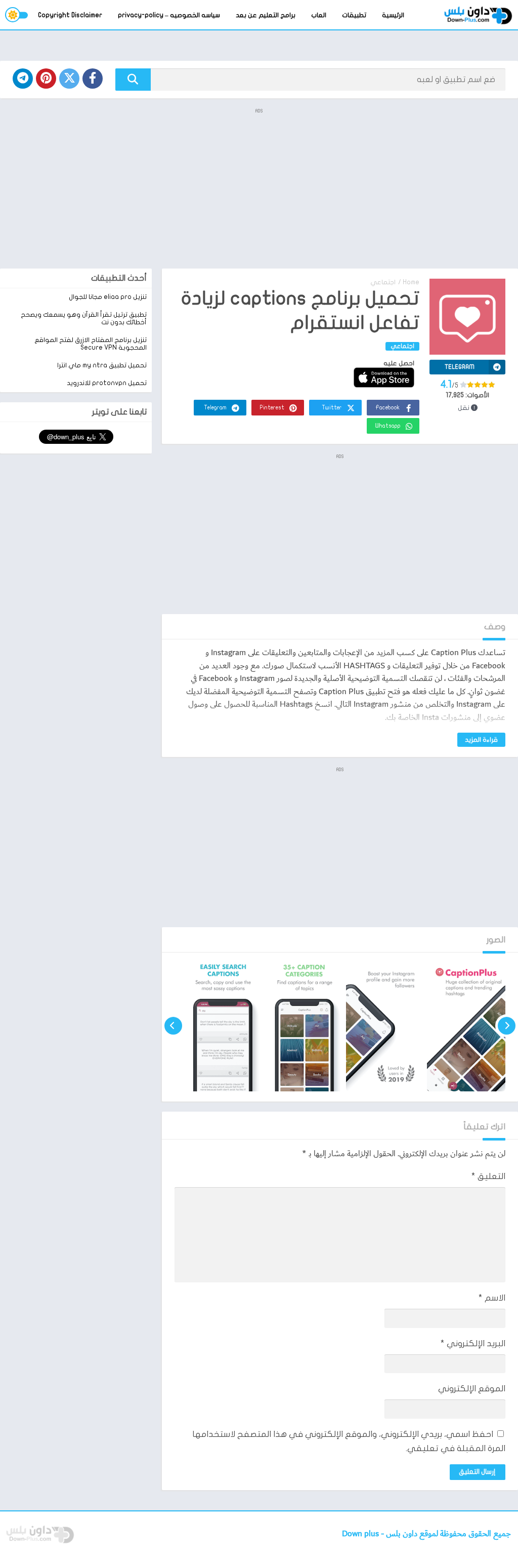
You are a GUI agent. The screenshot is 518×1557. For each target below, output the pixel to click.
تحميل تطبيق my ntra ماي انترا (102, 365)
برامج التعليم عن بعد (265, 15)
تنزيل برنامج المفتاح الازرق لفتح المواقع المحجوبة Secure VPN (90, 343)
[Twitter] (69, 78)
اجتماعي (383, 282)
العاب (318, 15)
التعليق (488, 1176)
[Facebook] (92, 78)
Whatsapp (388, 426)
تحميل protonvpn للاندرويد (107, 383)
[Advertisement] (259, 187)
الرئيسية (393, 15)
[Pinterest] (46, 78)
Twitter (332, 407)
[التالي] (173, 1025)
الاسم (492, 1298)
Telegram (215, 407)
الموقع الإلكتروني (471, 1388)
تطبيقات (354, 15)
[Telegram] (23, 78)
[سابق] (506, 1025)
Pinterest (272, 407)
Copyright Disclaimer (70, 15)
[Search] (133, 79)
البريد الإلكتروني (473, 1343)
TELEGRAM (459, 367)
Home (411, 282)
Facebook (387, 407)
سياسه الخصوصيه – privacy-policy (169, 15)
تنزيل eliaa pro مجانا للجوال (108, 296)
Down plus (361, 1534)
